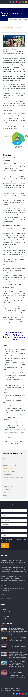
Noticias (6, 492)
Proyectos (6, 616)
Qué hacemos (7, 614)
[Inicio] (2, 5)
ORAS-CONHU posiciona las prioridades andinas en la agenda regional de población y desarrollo (17, 646)
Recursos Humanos (8, 468)
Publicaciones (8, 486)
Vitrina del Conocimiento (9, 465)
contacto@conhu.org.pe (7, 598)
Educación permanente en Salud (10, 30)
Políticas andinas (7, 459)
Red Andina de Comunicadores (11, 462)
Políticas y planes (9, 471)
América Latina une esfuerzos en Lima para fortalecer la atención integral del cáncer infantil (17, 639)
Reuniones (7, 483)
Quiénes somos (7, 612)
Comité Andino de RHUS (8, 27)
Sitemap (5, 618)
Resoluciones (8, 474)
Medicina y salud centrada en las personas (14, 478)
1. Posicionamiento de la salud (13, 453)
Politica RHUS (19, 27)
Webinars (7, 489)
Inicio (11, 19)
